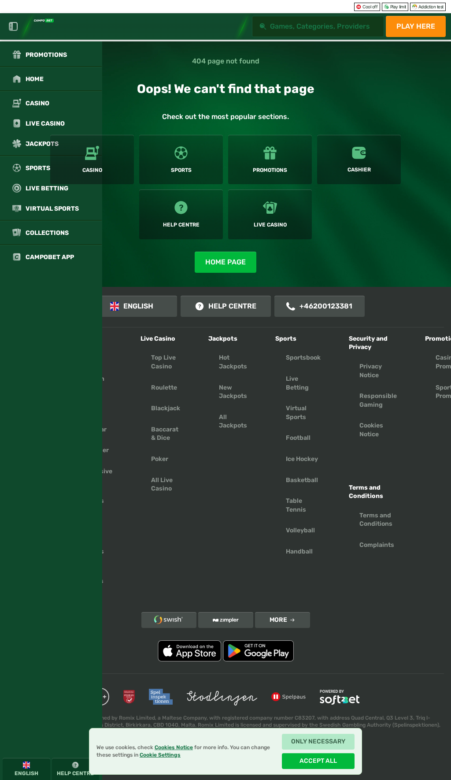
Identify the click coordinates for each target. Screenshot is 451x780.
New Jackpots (233, 392)
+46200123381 (325, 306)
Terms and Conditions (375, 520)
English (138, 306)
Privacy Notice (370, 371)
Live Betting (297, 383)
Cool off (369, 6)
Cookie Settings (160, 755)
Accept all (318, 761)
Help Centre (232, 306)
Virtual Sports (296, 413)
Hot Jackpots (233, 362)
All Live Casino (162, 484)
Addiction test (431, 6)
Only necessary (318, 741)
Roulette (164, 387)
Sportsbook (303, 357)
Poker (159, 459)
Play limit (398, 6)
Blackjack (165, 408)
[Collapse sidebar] (13, 26)
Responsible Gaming (378, 400)
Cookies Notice (371, 430)
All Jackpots (233, 421)
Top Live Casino (163, 362)
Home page (225, 262)
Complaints (376, 545)
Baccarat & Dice (164, 434)
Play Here (415, 26)
